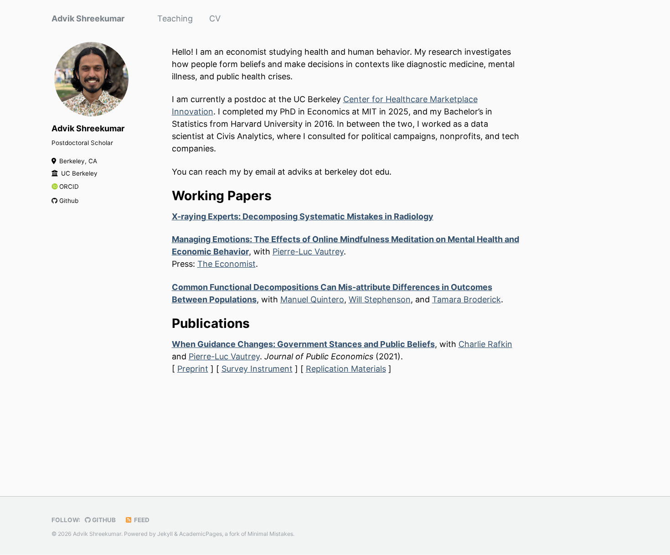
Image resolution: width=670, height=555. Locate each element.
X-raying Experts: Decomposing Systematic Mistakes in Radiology (302, 216)
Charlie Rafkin (485, 344)
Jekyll (165, 533)
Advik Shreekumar (88, 18)
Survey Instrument (257, 368)
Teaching (175, 18)
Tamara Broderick (466, 299)
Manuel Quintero (312, 299)
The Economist (226, 264)
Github (68, 200)
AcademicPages (200, 533)
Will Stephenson (380, 299)
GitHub (103, 520)
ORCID (69, 186)
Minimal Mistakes (270, 533)
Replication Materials (346, 368)
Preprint (192, 368)
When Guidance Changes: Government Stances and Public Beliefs (303, 344)
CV (215, 18)
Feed (141, 520)
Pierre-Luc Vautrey (308, 251)
